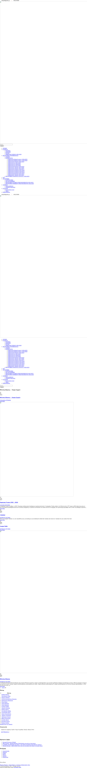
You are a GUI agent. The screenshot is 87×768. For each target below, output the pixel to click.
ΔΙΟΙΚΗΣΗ (8, 152)
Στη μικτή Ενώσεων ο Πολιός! (9, 742)
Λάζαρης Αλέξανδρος (6, 715)
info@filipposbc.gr (5, 731)
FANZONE (5, 188)
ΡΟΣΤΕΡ (7, 153)
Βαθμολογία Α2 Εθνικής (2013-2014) (16, 172)
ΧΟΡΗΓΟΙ (5, 184)
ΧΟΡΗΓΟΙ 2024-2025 (10, 187)
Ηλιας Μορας (4, 702)
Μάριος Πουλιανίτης (6, 718)
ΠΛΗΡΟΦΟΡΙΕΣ (9, 180)
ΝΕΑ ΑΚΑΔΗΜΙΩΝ (10, 181)
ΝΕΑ (4, 177)
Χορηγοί (4, 756)
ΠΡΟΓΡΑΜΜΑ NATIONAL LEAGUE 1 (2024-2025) (17, 176)
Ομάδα (4, 753)
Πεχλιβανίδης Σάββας (6, 711)
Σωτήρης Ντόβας (5, 706)
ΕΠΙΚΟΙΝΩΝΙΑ (6, 192)
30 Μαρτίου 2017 (4, 517)
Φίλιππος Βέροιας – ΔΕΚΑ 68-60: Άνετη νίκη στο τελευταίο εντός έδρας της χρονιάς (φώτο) (23, 745)
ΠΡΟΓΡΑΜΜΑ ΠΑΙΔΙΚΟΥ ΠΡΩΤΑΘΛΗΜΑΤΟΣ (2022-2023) (19, 182)
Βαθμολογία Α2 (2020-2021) (14, 164)
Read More (2, 401)
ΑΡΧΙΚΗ (5, 148)
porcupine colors (17, 767)
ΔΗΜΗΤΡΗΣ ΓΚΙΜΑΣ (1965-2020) (13, 154)
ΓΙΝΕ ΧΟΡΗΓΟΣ (9, 186)
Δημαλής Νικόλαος (6, 708)
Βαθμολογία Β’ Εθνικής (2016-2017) (16, 169)
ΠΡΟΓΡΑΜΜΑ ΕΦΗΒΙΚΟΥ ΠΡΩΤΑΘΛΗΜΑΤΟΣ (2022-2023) (19, 183)
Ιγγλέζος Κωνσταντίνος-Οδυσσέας (9, 699)
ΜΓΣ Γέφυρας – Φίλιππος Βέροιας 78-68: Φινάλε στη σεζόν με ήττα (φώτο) (19, 743)
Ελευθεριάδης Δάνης (6, 712)
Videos (6, 191)
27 (4, 687)
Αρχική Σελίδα (6, 751)
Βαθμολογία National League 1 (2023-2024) (17, 160)
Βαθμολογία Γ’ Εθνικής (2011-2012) (16, 175)
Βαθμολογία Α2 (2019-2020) (14, 165)
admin (9, 400)
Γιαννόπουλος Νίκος (6, 696)
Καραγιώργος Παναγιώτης (7, 700)
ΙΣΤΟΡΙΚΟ (7, 150)
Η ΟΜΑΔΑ (5, 149)
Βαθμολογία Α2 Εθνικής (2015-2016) (16, 170)
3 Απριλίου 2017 (3, 505)
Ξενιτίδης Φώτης (5, 720)
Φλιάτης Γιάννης (5, 709)
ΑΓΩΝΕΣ (7, 156)
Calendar (2, 515)
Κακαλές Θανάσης (6, 697)
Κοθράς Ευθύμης (5, 694)
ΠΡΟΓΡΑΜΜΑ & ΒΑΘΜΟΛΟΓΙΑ (10, 155)
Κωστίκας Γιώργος (6, 721)
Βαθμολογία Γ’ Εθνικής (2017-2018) (16, 167)
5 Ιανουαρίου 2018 (4, 400)
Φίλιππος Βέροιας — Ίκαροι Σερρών (10, 397)
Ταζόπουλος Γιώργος (6, 717)
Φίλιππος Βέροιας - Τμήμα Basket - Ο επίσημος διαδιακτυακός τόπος (15, 764)
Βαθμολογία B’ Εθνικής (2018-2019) (16, 166)
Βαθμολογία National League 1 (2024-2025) (17, 159)
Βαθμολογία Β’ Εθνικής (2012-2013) (16, 173)
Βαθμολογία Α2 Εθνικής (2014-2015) (16, 171)
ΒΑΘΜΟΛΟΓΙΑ (9, 158)
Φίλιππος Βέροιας (5, 679)
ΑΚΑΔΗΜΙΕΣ (6, 178)
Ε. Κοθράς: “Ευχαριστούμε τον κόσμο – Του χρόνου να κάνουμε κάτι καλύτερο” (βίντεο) (22, 744)
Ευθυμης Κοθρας (5, 722)
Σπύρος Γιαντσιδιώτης (6, 714)
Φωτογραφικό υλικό (9, 189)
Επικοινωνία (5, 757)
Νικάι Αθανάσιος (5, 703)
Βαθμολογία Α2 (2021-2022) (14, 162)
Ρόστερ (4, 754)
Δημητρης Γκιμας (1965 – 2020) (9, 502)
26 (2, 687)
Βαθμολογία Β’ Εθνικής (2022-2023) (16, 161)
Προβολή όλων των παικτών (6, 724)
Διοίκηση (5, 752)
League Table (3, 526)
